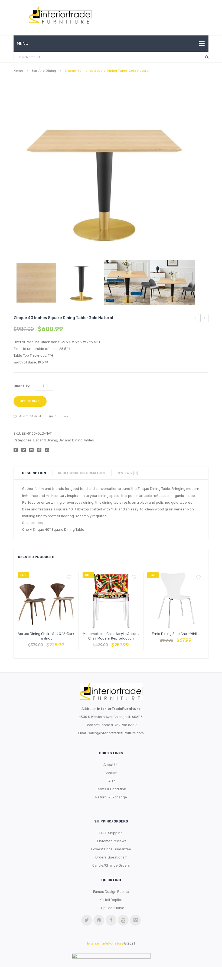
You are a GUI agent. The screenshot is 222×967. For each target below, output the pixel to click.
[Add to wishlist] (69, 577)
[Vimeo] (135, 920)
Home (18, 71)
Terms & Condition (111, 789)
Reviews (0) (127, 473)
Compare (46, 642)
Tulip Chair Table (111, 908)
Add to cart (30, 401)
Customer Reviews (111, 841)
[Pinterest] (31, 450)
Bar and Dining (44, 71)
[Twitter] (23, 450)
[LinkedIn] (47, 450)
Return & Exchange (111, 797)
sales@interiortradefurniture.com (116, 733)
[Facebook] (16, 450)
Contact (111, 773)
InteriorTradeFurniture (105, 943)
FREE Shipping (111, 833)
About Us (111, 765)
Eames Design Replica (111, 892)
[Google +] (39, 450)
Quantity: (22, 386)
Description (34, 473)
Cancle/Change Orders (111, 865)
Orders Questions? (111, 857)
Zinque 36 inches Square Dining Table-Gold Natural (195, 319)
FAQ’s (111, 781)
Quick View (59, 642)
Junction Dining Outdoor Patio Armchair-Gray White (204, 319)
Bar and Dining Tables (76, 440)
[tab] (36, 473)
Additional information (81, 473)
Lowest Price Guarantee (111, 849)
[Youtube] (123, 920)
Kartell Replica (111, 900)
